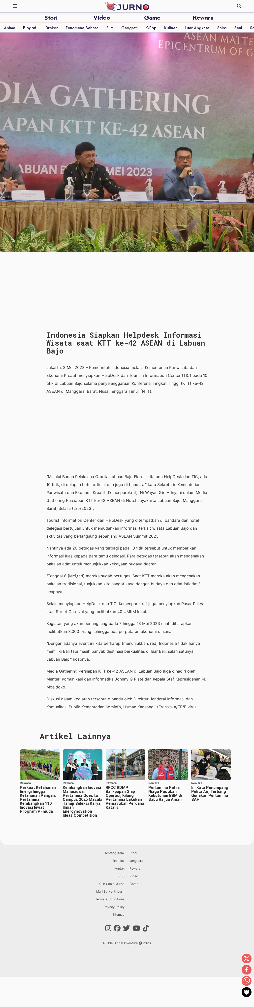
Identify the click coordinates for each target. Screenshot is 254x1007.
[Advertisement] (127, 434)
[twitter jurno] (126, 928)
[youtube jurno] (136, 928)
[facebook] (247, 970)
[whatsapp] (247, 981)
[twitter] (247, 958)
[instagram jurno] (108, 928)
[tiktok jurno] (146, 928)
